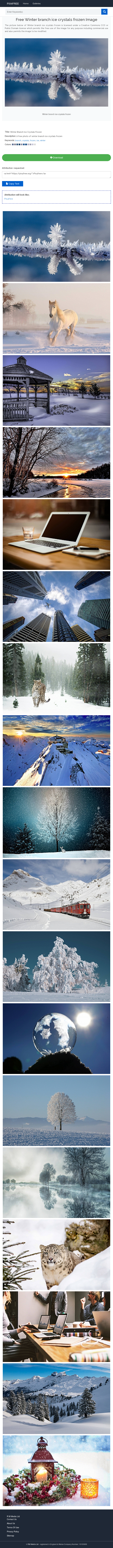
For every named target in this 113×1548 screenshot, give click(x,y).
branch (18, 140)
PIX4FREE (13, 3)
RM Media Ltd (33, 1544)
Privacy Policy (13, 1531)
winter (42, 140)
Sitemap (10, 1535)
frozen (33, 140)
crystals (25, 140)
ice (38, 140)
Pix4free (8, 199)
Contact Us (12, 1519)
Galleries (37, 3)
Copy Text (13, 183)
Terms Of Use (13, 1527)
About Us (11, 1523)
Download (57, 157)
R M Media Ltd (13, 1516)
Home (26, 3)
